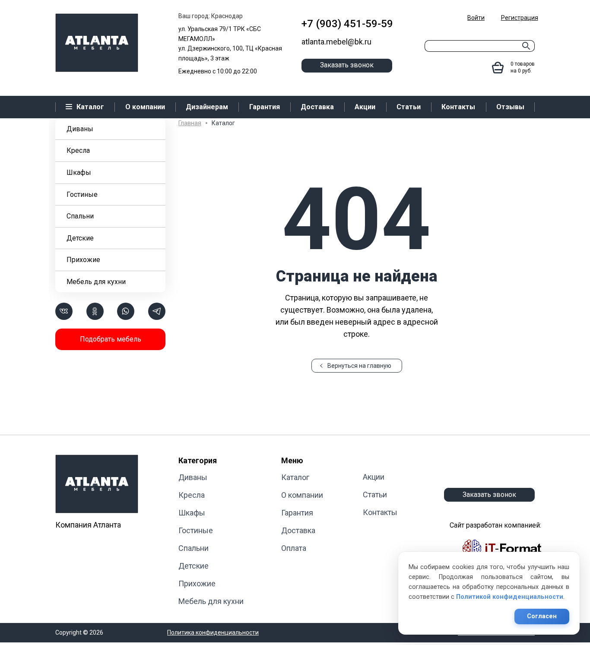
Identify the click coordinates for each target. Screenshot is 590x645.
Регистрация (519, 17)
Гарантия (297, 512)
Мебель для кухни (96, 282)
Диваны (80, 129)
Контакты (380, 512)
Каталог (295, 477)
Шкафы (79, 172)
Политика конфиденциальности (213, 632)
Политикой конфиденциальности (509, 597)
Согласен (542, 616)
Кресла (78, 150)
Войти (476, 17)
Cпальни (80, 216)
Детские (80, 238)
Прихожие (83, 260)
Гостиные (82, 194)
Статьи (375, 494)
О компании (302, 495)
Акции (373, 476)
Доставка (298, 530)
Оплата (293, 548)
